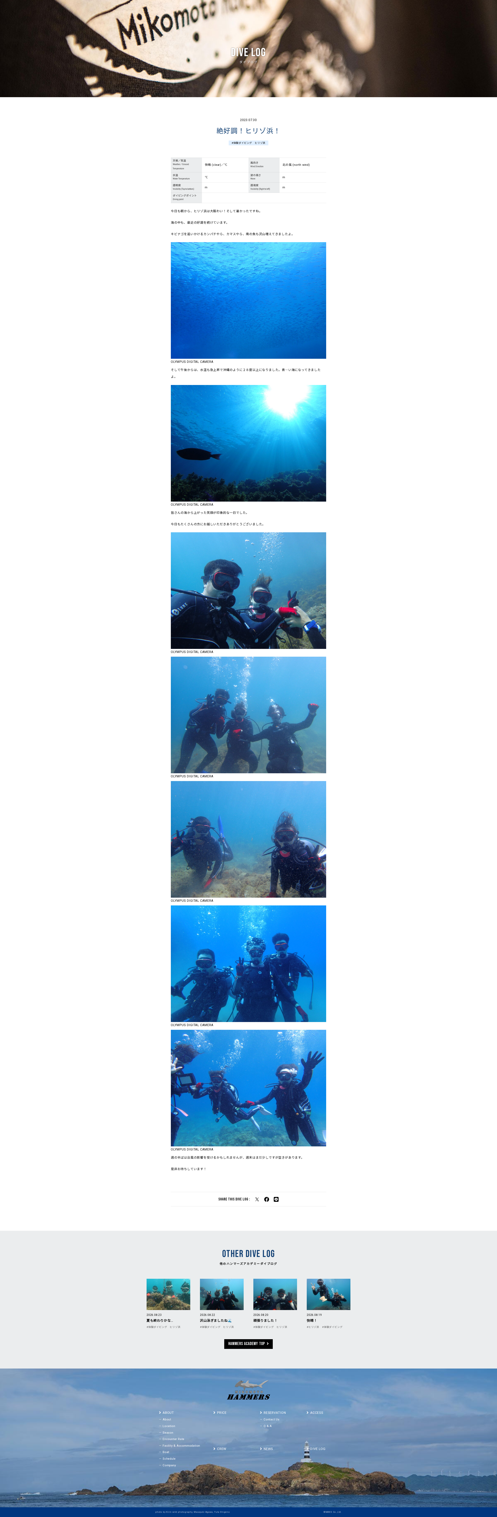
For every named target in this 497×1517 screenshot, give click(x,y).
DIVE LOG (377, 8)
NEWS (362, 8)
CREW (350, 8)
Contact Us (272, 1419)
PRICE (393, 8)
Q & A (268, 1426)
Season (168, 1432)
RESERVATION (426, 8)
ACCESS (406, 8)
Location (169, 1426)
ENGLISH (446, 8)
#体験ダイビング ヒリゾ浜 (248, 142)
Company (169, 1465)
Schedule (169, 1458)
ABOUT (336, 8)
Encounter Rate (173, 1439)
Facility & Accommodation (181, 1445)
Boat (166, 1452)
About (167, 1419)
